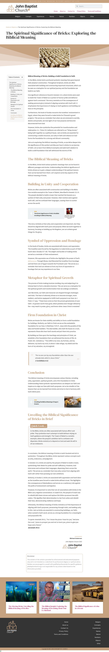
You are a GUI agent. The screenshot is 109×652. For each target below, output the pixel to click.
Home (56, 11)
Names (52, 16)
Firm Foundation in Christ (16, 109)
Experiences (40, 16)
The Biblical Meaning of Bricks (16, 91)
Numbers (72, 16)
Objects (82, 16)
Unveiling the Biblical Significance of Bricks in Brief (17, 117)
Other (92, 16)
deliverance (32, 261)
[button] (22, 77)
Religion (17, 16)
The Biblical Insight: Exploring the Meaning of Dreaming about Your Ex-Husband (54, 608)
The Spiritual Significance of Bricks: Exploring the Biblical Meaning (15, 85)
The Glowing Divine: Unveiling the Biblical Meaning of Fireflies (21, 607)
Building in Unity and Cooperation (16, 95)
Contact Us (71, 11)
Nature (61, 16)
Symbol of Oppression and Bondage (15, 100)
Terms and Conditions (94, 11)
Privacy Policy (81, 11)
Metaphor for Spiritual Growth (17, 105)
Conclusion (14, 113)
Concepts (29, 16)
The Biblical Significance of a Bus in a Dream (87, 607)
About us (62, 11)
